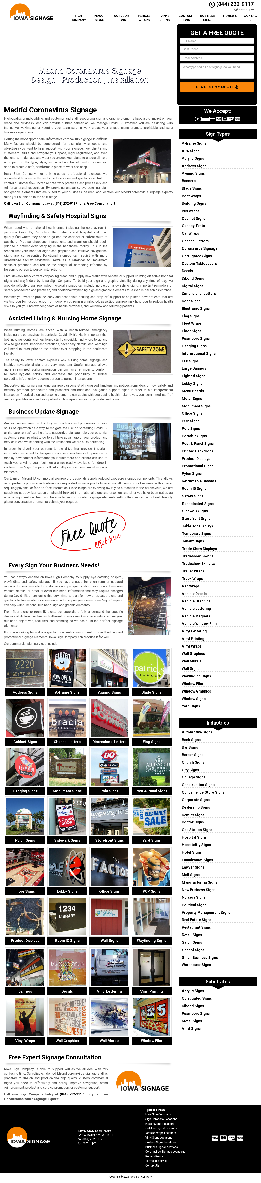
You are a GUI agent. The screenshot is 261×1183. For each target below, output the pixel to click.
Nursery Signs (194, 897)
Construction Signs (198, 785)
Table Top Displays (197, 526)
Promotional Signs (197, 466)
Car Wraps (190, 233)
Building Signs (194, 203)
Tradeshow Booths (197, 556)
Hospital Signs (194, 837)
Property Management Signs (206, 912)
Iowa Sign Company (158, 1114)
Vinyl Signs (165, 18)
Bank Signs (191, 740)
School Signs (193, 950)
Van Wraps (191, 586)
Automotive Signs (197, 732)
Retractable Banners (199, 481)
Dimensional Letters (199, 293)
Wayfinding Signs (196, 676)
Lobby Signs (192, 383)
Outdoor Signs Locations (161, 1128)
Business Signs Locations (161, 1147)
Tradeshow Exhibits (198, 563)
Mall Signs (191, 875)
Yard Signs (191, 706)
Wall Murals (191, 661)
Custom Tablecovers (199, 263)
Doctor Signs (193, 822)
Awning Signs (193, 173)
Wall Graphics (193, 653)
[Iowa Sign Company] (33, 1137)
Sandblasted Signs (198, 503)
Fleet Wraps (192, 323)
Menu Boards (193, 391)
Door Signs (191, 301)
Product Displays (196, 458)
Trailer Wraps (193, 571)
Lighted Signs (193, 376)
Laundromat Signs (197, 860)
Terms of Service (156, 1160)
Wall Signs (190, 668)
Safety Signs (192, 496)
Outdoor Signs (121, 18)
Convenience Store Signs (203, 792)
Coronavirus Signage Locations (165, 1151)
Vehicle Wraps (144, 18)
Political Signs (194, 905)
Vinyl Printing (193, 639)
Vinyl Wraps (191, 646)
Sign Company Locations (161, 1119)
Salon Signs (192, 942)
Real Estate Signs (196, 920)
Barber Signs (192, 755)
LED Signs (190, 361)
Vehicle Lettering (196, 608)
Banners (189, 181)
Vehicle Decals (194, 594)
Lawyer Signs (193, 867)
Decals (187, 271)
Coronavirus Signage (199, 248)
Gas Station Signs (197, 830)
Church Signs (193, 762)
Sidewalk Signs (195, 511)
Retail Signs (192, 935)
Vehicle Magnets (196, 616)
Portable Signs (194, 436)
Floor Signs (191, 331)
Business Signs (207, 18)
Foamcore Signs (196, 338)
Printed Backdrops (197, 451)
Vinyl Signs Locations (158, 1137)
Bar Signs (190, 747)
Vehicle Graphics (196, 601)
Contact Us (251, 18)
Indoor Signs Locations (159, 1123)
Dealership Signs (196, 807)
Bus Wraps (190, 211)
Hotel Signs (192, 852)
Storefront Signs (196, 518)
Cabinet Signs (193, 218)
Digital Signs (192, 286)
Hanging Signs (194, 346)
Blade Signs (192, 188)
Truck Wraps (192, 578)
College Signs (193, 777)
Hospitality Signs (196, 845)
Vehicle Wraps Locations (161, 1133)
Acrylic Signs (193, 158)
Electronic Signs (196, 308)
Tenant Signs (193, 541)
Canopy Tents (193, 226)
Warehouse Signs (196, 965)
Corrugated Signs (197, 256)
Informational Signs (199, 353)
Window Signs (194, 699)
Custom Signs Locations (160, 1142)
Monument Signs (196, 406)
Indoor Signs (99, 18)
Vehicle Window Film (199, 623)
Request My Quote (215, 87)
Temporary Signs (196, 533)
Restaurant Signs (196, 927)
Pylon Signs (192, 473)
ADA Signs (190, 151)
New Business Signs (198, 890)
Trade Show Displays (199, 548)
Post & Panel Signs (198, 443)
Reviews (230, 16)
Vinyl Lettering (194, 631)
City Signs (190, 770)
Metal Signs (192, 398)
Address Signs (194, 166)
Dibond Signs (193, 278)
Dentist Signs (193, 815)
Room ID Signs (194, 488)
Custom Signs (185, 18)
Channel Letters (195, 241)
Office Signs (192, 413)
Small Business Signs (200, 957)
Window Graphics (196, 691)
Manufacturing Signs (199, 882)
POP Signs (190, 421)
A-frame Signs (194, 143)
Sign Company (78, 18)
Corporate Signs (196, 800)
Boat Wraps (191, 196)
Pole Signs (191, 428)
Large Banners (194, 368)
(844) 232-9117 (234, 4)
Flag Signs (191, 316)
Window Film (192, 684)
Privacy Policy (154, 1156)
